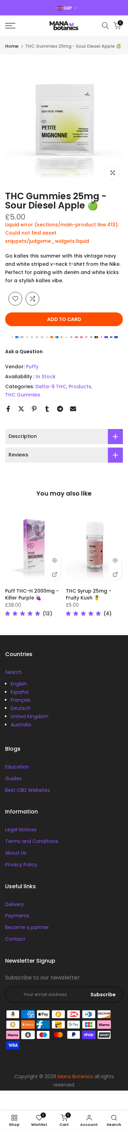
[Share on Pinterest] (34, 409)
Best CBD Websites (27, 790)
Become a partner (27, 927)
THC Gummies (22, 394)
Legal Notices (21, 829)
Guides (13, 778)
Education (17, 766)
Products (80, 386)
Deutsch (21, 708)
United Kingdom (29, 716)
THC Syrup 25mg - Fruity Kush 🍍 (88, 594)
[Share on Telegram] (60, 409)
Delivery (14, 904)
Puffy (32, 366)
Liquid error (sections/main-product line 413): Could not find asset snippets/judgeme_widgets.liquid (62, 233)
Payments (17, 915)
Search (13, 672)
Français (20, 700)
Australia (21, 724)
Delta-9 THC (50, 386)
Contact (15, 939)
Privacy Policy (21, 864)
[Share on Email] (73, 409)
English (19, 683)
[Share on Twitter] (21, 409)
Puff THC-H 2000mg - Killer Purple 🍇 (32, 594)
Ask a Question (24, 351)
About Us (15, 852)
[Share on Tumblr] (47, 409)
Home (11, 46)
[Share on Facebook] (8, 409)
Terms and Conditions (31, 841)
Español (20, 692)
